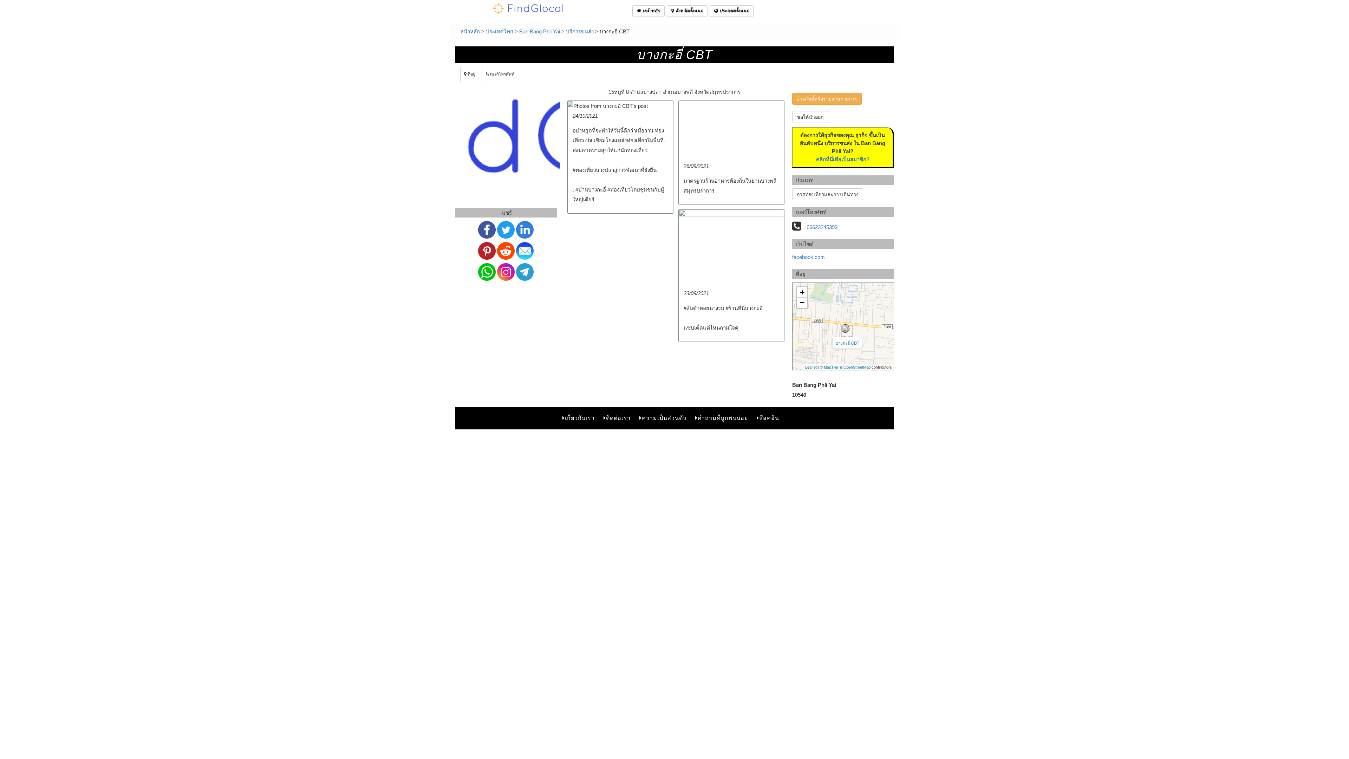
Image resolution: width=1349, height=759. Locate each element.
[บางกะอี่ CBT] (845, 328)
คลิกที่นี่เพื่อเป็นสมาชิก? (842, 159)
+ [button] (802, 292)
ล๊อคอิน (769, 418)
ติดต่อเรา (618, 418)
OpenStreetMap (857, 367)
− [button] (802, 302)
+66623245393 (820, 227)
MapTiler (831, 367)
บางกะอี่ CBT (847, 343)
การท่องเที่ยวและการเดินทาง (828, 194)
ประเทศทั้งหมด (733, 10)
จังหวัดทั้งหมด (688, 10)
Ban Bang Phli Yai (539, 31)
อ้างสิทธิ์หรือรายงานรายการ (827, 99)
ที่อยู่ (471, 74)
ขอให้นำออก (810, 117)
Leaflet (811, 367)
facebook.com (808, 257)
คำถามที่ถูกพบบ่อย (723, 418)
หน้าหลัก (650, 10)
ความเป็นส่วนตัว (664, 418)
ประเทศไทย (499, 31)
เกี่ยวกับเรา (580, 418)
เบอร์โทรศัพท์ (501, 74)
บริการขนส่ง (580, 31)
